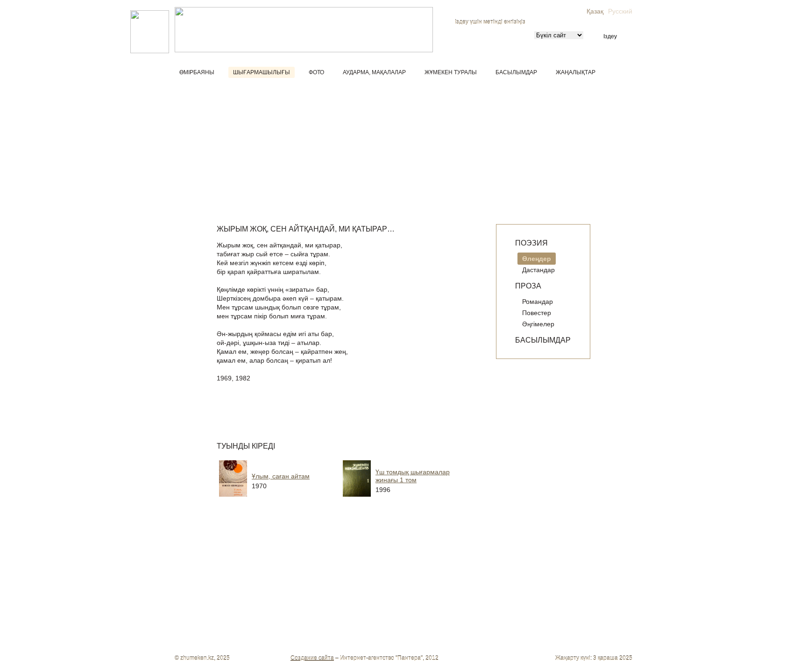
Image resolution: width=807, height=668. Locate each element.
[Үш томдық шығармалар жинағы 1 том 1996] (415, 500)
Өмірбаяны (196, 72)
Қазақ (595, 11)
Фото (316, 72)
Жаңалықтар (575, 72)
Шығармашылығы (261, 72)
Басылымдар (516, 72)
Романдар (537, 301)
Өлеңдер (536, 258)
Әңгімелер (538, 324)
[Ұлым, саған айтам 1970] (291, 500)
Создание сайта (312, 658)
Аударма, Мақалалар (374, 72)
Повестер (536, 312)
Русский (620, 11)
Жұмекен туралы (451, 72)
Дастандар (538, 270)
